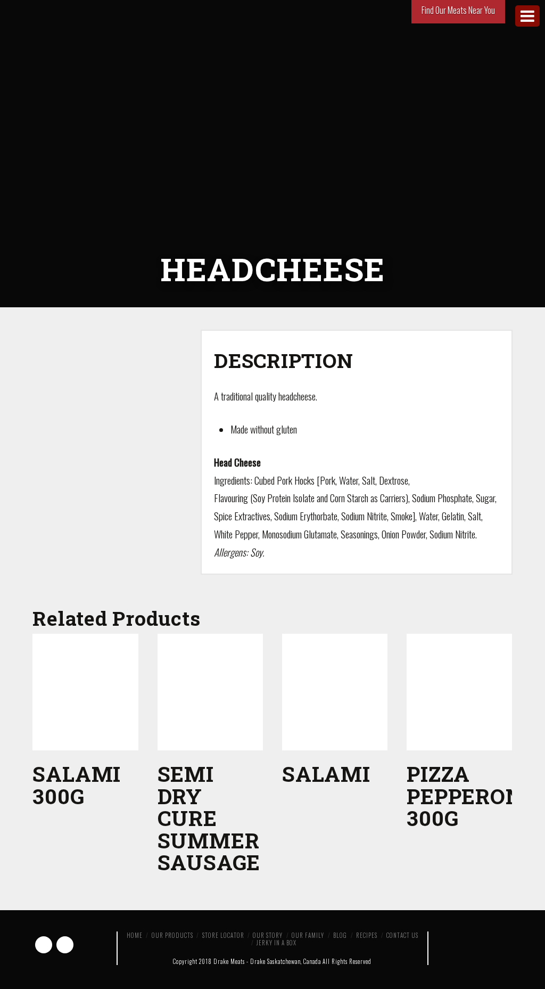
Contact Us (402, 935)
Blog (340, 935)
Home (135, 935)
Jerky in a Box (276, 942)
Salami (326, 774)
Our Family (308, 935)
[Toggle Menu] (527, 16)
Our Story (268, 935)
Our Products (172, 935)
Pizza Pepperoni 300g (468, 796)
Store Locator (223, 935)
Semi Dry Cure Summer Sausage (209, 818)
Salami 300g (76, 785)
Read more (85, 735)
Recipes (366, 935)
